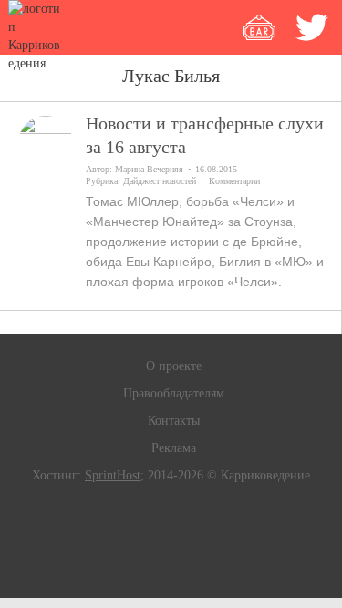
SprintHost (112, 475)
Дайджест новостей (159, 181)
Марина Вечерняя (149, 169)
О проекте (174, 366)
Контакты (174, 421)
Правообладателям (173, 393)
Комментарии (234, 181)
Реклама (173, 448)
